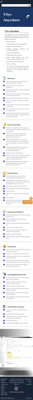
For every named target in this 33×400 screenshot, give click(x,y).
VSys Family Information (17, 392)
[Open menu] (2, 2)
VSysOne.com (28, 379)
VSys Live (29, 380)
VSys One (28, 398)
